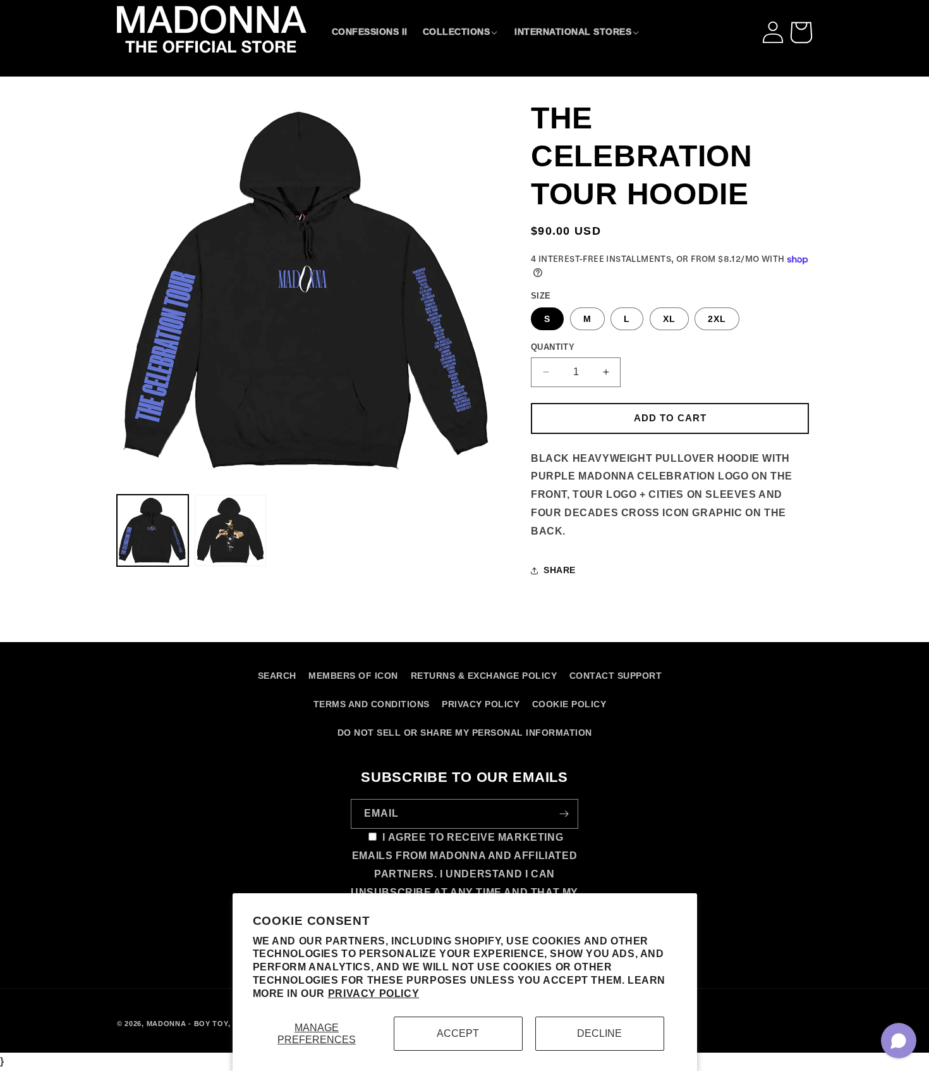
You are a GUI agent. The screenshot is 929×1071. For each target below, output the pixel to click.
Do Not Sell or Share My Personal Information (464, 732)
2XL (717, 319)
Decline (599, 1033)
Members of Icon (353, 676)
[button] (461, 31)
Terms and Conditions (371, 704)
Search (277, 676)
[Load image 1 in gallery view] (152, 530)
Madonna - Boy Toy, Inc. (197, 1023)
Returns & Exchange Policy (484, 676)
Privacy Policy (373, 993)
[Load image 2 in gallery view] (230, 530)
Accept (458, 1033)
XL (669, 319)
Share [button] (559, 570)
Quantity (552, 347)
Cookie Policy (569, 704)
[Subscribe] (564, 814)
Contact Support (615, 676)
